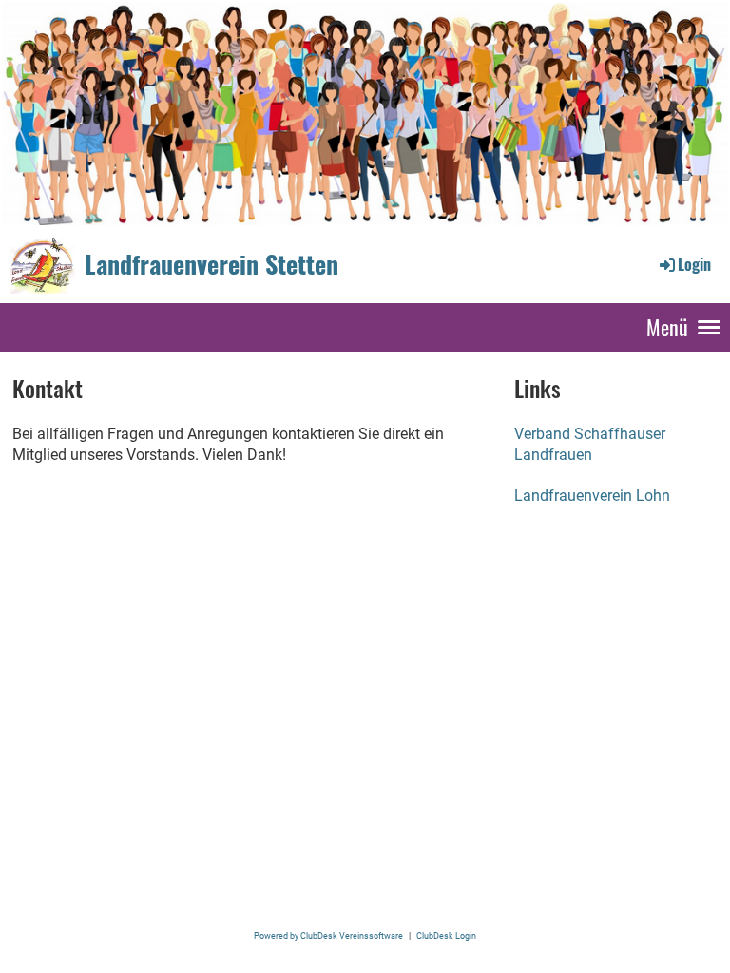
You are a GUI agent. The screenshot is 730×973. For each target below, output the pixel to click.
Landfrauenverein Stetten (211, 264)
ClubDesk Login (446, 935)
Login (694, 264)
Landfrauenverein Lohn (592, 495)
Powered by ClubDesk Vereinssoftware (328, 935)
